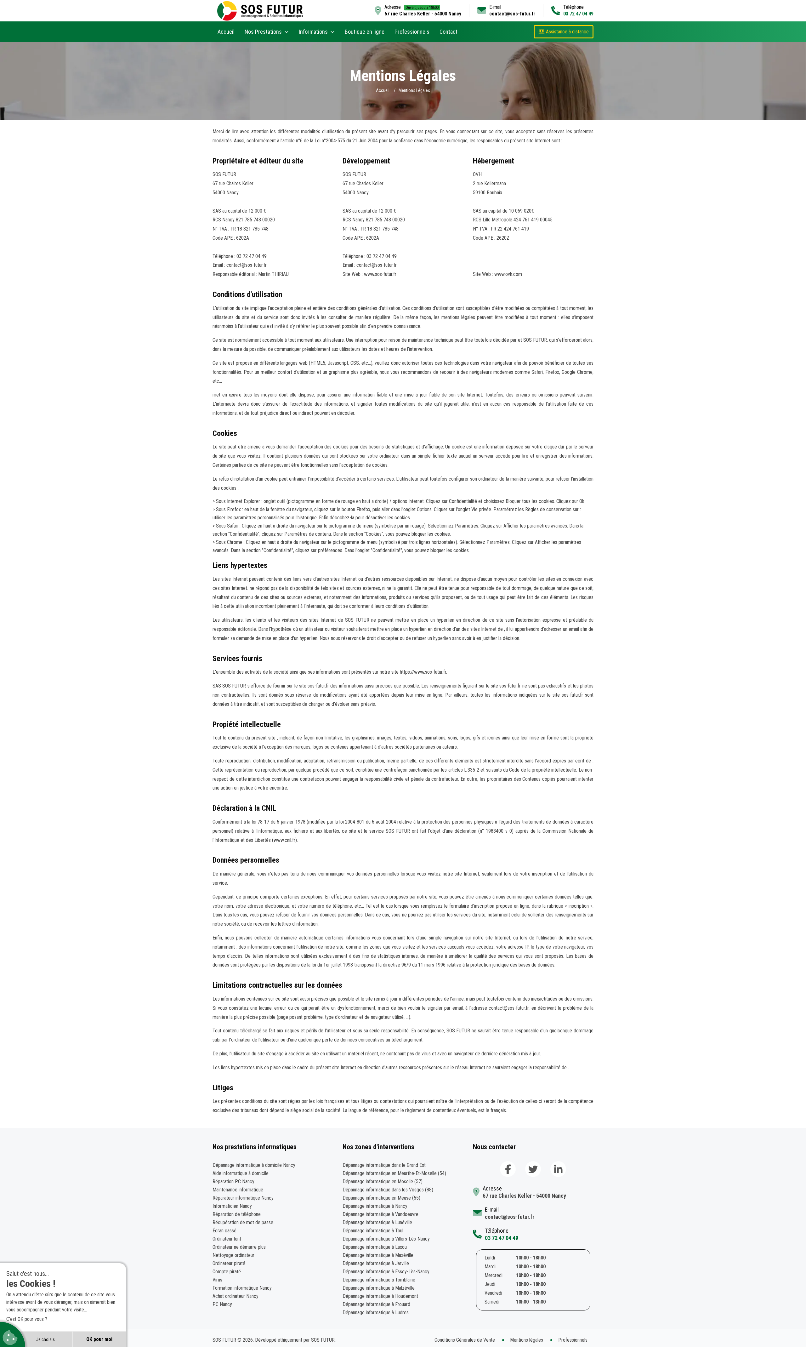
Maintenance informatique (238, 1190)
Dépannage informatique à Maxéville (378, 1255)
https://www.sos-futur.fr (423, 672)
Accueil (226, 31)
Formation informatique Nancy (242, 1288)
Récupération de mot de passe (243, 1222)
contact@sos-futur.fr (512, 14)
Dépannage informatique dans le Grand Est (384, 1165)
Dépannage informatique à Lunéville (377, 1222)
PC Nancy (222, 1304)
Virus (217, 1280)
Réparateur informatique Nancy (243, 1198)
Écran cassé (224, 1231)
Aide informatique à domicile (241, 1173)
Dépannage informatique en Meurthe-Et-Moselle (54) (394, 1173)
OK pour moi (99, 1339)
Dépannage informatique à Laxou (375, 1247)
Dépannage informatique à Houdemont (380, 1296)
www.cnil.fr (284, 840)
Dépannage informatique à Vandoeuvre (380, 1214)
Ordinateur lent (227, 1239)
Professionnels (411, 31)
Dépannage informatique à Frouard (376, 1304)
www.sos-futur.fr (380, 274)
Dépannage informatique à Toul (373, 1231)
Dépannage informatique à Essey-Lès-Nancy (386, 1272)
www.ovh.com (508, 274)
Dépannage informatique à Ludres (376, 1313)
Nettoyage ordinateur (233, 1255)
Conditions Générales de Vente (464, 1340)
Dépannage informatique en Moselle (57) (383, 1181)
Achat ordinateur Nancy (235, 1296)
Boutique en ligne (364, 31)
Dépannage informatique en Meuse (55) (381, 1198)
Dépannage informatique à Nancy (375, 1206)
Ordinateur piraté (229, 1263)
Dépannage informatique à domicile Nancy (254, 1165)
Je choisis (45, 1339)
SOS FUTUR (323, 1340)
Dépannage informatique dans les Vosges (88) (388, 1190)
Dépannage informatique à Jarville (376, 1263)
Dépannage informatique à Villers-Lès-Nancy (386, 1239)
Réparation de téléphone (237, 1214)
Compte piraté (227, 1272)
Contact (448, 31)
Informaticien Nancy (232, 1206)
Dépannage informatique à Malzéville (379, 1288)
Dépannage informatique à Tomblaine (379, 1280)
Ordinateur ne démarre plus (239, 1247)
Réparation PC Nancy (233, 1181)
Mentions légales (526, 1340)
